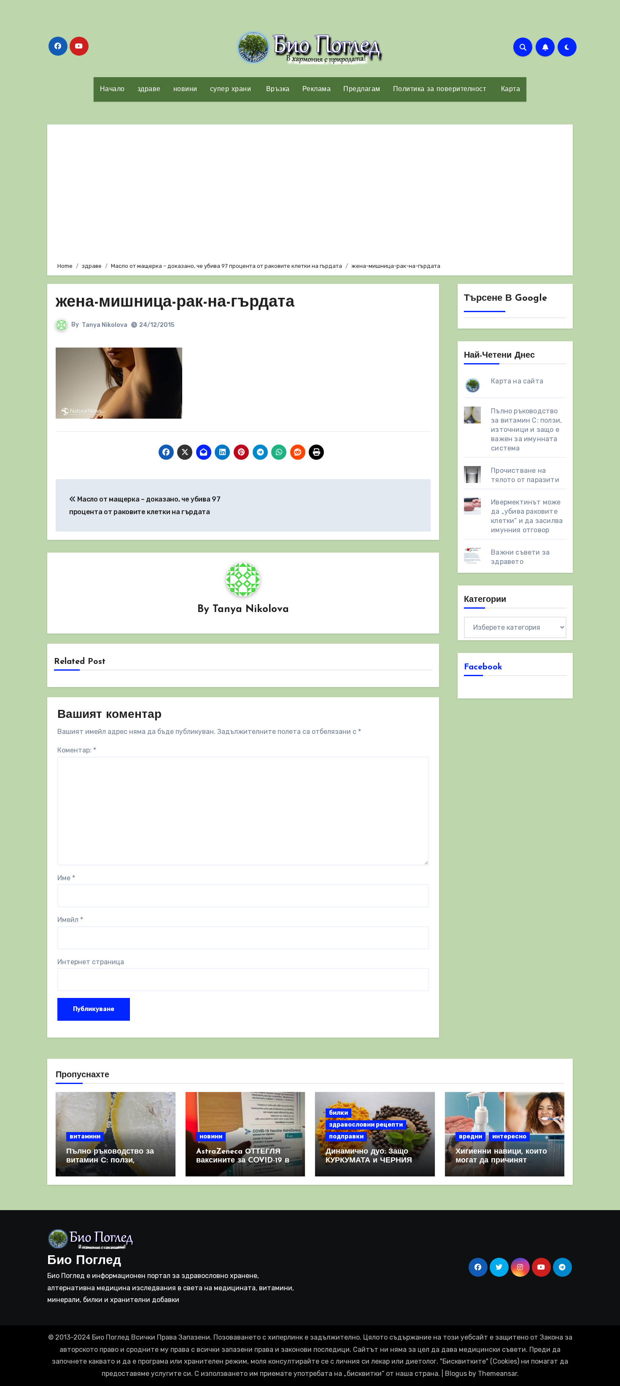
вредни (470, 1136)
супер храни (230, 89)
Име (66, 878)
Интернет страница (90, 962)
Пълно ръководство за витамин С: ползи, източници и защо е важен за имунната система (526, 429)
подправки (346, 1136)
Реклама (316, 89)
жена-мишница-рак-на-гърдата (175, 302)
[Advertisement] (311, 192)
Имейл (70, 920)
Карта (509, 89)
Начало (112, 89)
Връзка (277, 89)
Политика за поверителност (439, 89)
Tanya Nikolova (104, 325)
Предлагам (361, 89)
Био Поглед (84, 1260)
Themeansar (497, 1374)
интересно (509, 1136)
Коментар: (76, 750)
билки (338, 1112)
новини (185, 89)
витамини (85, 1136)
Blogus (456, 1374)
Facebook (483, 667)
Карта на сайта (517, 381)
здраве (149, 89)
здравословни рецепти (366, 1124)
